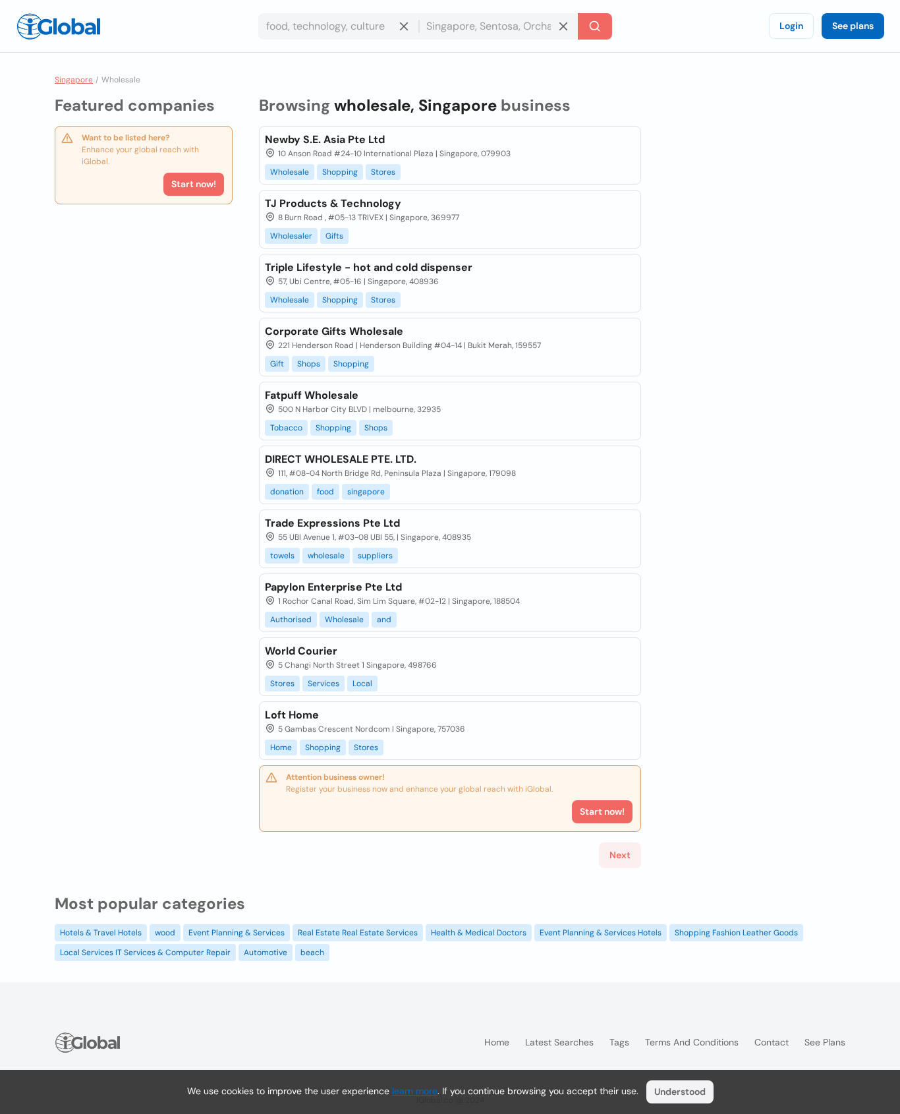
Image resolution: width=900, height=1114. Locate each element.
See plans (853, 26)
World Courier (301, 651)
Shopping (340, 172)
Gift (277, 364)
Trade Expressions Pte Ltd (332, 523)
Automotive (265, 952)
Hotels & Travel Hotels (101, 932)
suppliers (375, 555)
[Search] (595, 26)
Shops (308, 364)
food (325, 491)
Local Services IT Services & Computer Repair (145, 952)
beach (312, 952)
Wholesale (289, 172)
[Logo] (58, 26)
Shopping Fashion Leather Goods (736, 932)
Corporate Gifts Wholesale (334, 331)
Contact (771, 1042)
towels (282, 555)
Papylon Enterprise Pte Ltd (333, 587)
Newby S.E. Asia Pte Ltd (325, 139)
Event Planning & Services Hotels (600, 932)
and (384, 619)
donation (287, 491)
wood (165, 932)
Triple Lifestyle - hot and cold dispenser (368, 267)
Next (620, 855)
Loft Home (292, 715)
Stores (383, 172)
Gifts (334, 236)
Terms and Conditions (692, 1042)
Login (791, 26)
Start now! (193, 184)
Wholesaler (291, 236)
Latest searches (559, 1042)
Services (323, 683)
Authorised (291, 619)
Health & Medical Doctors (478, 932)
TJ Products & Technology (333, 203)
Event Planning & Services (236, 932)
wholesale (326, 555)
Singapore (74, 79)
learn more (414, 1091)
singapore (366, 491)
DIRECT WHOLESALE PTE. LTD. (340, 459)
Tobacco (286, 428)
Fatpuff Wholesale (311, 395)
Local (362, 683)
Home (281, 747)
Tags (619, 1042)
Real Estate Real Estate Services (358, 932)
